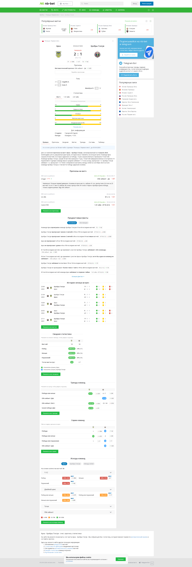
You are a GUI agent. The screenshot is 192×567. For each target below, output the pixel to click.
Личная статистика (51, 550)
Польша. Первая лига (52, 15)
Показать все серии (49, 451)
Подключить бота (130, 75)
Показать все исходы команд (53, 522)
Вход (135, 4)
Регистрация (146, 4)
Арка (58, 46)
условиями (69, 561)
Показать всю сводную (50, 374)
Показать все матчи (50, 327)
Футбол (42, 15)
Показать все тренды (50, 413)
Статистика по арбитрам (53, 546)
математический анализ (139, 537)
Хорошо (121, 559)
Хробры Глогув (97, 46)
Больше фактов (77, 276)
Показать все (77, 127)
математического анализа (64, 548)
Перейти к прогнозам (78, 72)
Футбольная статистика (53, 552)
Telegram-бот (145, 562)
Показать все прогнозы (51, 211)
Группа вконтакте (131, 562)
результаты (58, 544)
